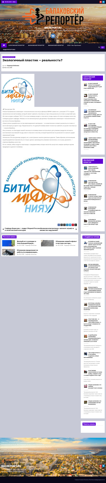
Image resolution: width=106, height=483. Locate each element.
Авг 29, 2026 (20, 245)
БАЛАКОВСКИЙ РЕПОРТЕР (36, 45)
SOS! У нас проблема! (74, 45)
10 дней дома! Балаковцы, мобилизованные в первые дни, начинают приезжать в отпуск (92, 338)
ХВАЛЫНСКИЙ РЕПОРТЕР (56, 45)
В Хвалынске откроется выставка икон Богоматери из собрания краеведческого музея (93, 198)
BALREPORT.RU (53, 27)
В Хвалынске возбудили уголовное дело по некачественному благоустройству (92, 210)
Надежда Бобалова (13, 65)
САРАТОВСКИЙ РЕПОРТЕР (16, 45)
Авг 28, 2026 (59, 245)
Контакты (86, 480)
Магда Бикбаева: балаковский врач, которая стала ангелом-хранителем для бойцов (92, 267)
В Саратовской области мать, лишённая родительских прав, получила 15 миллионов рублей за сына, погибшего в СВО (92, 99)
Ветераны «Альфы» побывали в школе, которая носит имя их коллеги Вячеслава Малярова (92, 306)
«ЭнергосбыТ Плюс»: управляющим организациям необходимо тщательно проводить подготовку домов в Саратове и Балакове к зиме (93, 142)
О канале (81, 480)
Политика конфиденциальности (97, 480)
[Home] (4, 45)
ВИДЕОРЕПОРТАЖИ (9, 49)
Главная (77, 480)
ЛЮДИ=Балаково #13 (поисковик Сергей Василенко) (94, 402)
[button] (99, 47)
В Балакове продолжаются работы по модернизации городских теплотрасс (27, 252)
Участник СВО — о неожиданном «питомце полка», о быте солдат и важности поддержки (92, 322)
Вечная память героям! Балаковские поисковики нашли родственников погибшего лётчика (93, 290)
